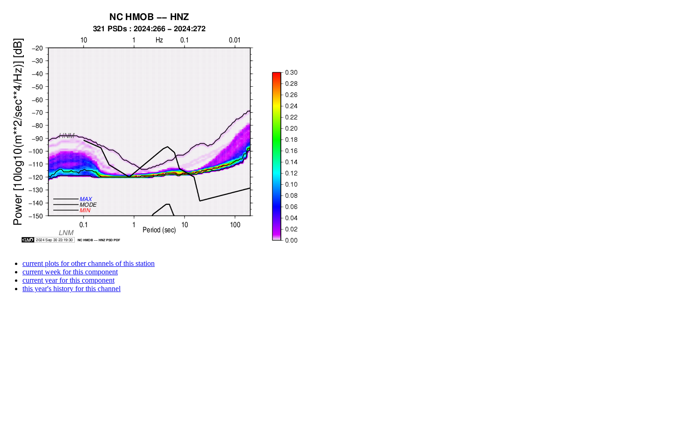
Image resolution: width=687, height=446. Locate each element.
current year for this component (68, 280)
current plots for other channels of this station (88, 263)
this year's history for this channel (71, 289)
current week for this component (70, 272)
